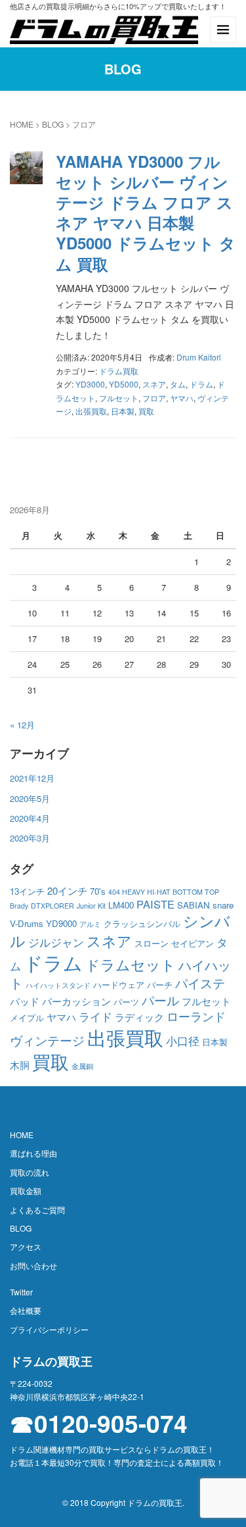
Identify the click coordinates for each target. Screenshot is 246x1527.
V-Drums (26, 923)
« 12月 (22, 724)
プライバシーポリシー (49, 1329)
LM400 (121, 905)
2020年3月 (30, 838)
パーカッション (76, 1001)
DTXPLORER (52, 906)
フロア (154, 397)
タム (178, 383)
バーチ (160, 984)
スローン (151, 943)
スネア (154, 383)
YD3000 (90, 383)
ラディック (139, 1017)
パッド (24, 1001)
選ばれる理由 (33, 1153)
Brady (19, 906)
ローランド (196, 1016)
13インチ (27, 891)
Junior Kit (91, 906)
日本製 (122, 410)
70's (98, 891)
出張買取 (91, 410)
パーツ (126, 1001)
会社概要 (25, 1310)
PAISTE (155, 904)
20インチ (67, 890)
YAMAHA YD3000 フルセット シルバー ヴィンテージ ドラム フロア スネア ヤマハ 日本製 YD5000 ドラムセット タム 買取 (146, 212)
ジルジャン (56, 942)
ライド (95, 1016)
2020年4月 (30, 818)
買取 (146, 410)
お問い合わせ (33, 1265)
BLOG (53, 124)
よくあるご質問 (37, 1209)
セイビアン (192, 943)
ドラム (201, 383)
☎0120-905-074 (99, 1423)
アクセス (25, 1246)
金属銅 (82, 1066)
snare (223, 905)
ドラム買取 (118, 370)
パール (160, 1000)
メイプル (27, 1017)
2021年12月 (32, 778)
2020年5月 (30, 798)
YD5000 (123, 383)
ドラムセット (130, 964)
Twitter (21, 1291)
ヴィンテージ (47, 1040)
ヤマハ (182, 397)
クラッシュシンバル (142, 923)
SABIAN (193, 905)
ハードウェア (118, 984)
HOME (21, 124)
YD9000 (61, 923)
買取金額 (25, 1190)
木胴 (20, 1065)
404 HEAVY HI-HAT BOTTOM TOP (163, 892)
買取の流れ (29, 1172)
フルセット (118, 397)
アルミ (90, 924)
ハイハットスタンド (58, 985)
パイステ (200, 982)
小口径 (182, 1041)
